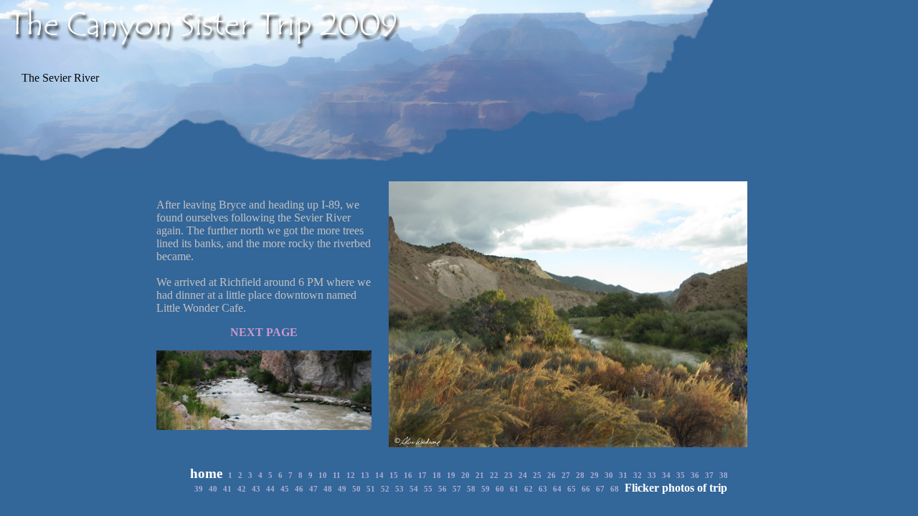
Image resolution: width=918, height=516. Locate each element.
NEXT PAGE (264, 332)
